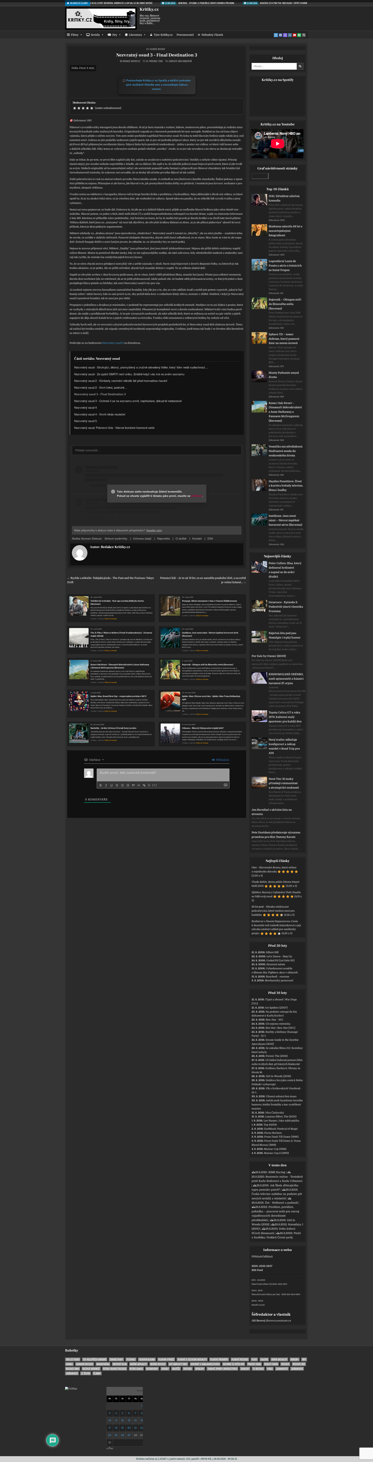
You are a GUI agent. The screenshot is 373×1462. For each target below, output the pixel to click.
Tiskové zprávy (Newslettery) (222, 1369)
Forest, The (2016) (277, 1056)
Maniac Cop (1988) (275, 1149)
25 (116, 1435)
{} (149, 785)
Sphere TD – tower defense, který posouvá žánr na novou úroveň (284, 339)
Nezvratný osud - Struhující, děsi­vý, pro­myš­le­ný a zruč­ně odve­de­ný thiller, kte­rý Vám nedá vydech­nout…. (141, 367)
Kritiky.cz (149, 9)
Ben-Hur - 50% (274, 1019)
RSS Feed (257, 1270)
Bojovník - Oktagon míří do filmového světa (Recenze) (207, 665)
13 (129, 1420)
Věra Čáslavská (274, 1112)
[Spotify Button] (299, 35)
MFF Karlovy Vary (178, 1364)
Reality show (271, 1364)
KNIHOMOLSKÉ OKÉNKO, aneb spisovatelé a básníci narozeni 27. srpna (286, 679)
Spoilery (199, 1369)
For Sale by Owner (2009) (269, 656)
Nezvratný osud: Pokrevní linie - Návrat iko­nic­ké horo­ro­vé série (114, 428)
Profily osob (254, 1364)
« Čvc (109, 1448)
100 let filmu (72, 1359)
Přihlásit (257, 1256)
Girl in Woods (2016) (278, 1076)
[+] (155, 785)
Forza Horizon (273, 1132)
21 (135, 1427)
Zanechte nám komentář (180, 61)
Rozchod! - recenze (277, 976)
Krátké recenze (158, 1364)
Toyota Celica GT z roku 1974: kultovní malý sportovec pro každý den (285, 717)
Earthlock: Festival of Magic (281, 1128)
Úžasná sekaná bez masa (281, 1096)
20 (129, 1427)
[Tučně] (100, 785)
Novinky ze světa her (233, 1364)
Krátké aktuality (138, 1364)
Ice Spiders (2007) (276, 1007)
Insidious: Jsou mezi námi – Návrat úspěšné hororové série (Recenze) (285, 520)
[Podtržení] (111, 785)
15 (142, 1420)
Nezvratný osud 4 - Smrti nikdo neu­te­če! (99, 414)
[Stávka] (117, 785)
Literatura (135, 34)
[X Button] (276, 35)
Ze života (85, 1373)
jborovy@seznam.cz (278, 1320)
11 (116, 1420)
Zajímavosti (282, 1369)
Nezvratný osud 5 (85, 421)
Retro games (136, 1369)
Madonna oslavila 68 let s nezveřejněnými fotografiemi (285, 231)
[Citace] (133, 785)
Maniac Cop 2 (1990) (276, 1153)
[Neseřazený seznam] (128, 785)
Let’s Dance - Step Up (279, 956)
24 (109, 1435)
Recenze (285, 1364)
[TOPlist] (71, 1388)
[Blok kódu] (138, 785)
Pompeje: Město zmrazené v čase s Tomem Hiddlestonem (209, 601)
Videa (270, 1369)
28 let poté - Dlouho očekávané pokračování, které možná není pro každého (273, 910)
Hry (114, 34)
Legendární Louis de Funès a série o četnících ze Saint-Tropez (285, 266)
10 (109, 1420)
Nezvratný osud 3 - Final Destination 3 (156, 55)
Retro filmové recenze (114, 1369)
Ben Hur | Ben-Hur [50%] (280, 1027)
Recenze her (299, 1364)
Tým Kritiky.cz (163, 34)
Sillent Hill (272, 952)
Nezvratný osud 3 (113, 342)
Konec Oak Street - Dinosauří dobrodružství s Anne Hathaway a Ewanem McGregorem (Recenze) (120, 666)
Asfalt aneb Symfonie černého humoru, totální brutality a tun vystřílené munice (277, 1104)
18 (116, 1427)
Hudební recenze (84, 1364)
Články (97, 1373)
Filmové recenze (157, 49)
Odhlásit (267, 1256)
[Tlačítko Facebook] (280, 35)
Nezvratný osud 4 (85, 407)
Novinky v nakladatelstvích (205, 1364)
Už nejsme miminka (278, 1023)
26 (122, 1435)
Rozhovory (152, 1369)
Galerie (264, 1359)
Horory (295, 1359)
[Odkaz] (144, 785)
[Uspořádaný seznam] (122, 785)
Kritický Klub (120, 1364)
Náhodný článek (212, 34)
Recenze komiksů (91, 1369)
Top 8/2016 (270, 1124)
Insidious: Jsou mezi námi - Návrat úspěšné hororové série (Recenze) (210, 634)
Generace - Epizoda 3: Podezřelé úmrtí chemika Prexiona (286, 607)
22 (141, 1427)
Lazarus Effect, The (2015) (280, 1116)
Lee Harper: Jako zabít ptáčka (281, 1120)
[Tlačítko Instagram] (290, 35)
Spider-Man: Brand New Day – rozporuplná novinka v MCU (118, 696)
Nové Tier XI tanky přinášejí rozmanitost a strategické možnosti (284, 783)
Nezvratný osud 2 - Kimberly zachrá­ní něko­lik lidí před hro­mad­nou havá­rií (120, 381)
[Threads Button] (285, 35)
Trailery (245, 1369)
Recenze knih (72, 1369)
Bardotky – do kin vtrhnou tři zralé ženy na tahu (113, 728)
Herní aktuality (279, 1359)
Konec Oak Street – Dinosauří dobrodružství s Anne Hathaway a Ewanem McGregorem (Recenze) (285, 411)
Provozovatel (185, 34)
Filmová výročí (166, 1359)
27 (129, 1435)
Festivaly (130, 1359)
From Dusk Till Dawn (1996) (281, 1136)
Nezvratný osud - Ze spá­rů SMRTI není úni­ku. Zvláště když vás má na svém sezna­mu (129, 374)
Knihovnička (103, 1364)
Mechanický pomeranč (279, 980)
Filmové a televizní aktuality (192, 1359)
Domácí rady (116, 1359)
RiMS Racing (276, 1172)
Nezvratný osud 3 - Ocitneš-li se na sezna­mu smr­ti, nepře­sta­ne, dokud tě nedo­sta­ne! (128, 401)
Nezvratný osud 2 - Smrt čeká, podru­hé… (100, 387)
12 (122, 1420)
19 (122, 1427)
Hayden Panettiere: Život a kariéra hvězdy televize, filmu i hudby (286, 486)
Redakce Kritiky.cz (131, 61)
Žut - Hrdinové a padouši (281, 1202)
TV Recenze (258, 1369)
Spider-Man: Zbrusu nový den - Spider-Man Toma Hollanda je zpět (211, 697)
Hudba (69, 1364)
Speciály (187, 1369)
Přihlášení (222, 759)
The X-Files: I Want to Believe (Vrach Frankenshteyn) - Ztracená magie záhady (121, 634)
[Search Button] (304, 35)
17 (110, 1427)
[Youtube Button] (294, 35)
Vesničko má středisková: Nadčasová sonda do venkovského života (286, 451)
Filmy (74, 34)
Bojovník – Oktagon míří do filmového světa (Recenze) (285, 304)
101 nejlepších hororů (94, 1359)
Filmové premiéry (219, 1359)
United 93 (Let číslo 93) (280, 960)
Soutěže (176, 1369)
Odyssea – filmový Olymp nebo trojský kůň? (203, 728)
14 (135, 1420)
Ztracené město (275, 964)
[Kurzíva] (106, 785)
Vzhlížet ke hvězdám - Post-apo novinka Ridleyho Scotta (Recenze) (117, 602)
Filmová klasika (147, 1359)
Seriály (95, 34)
